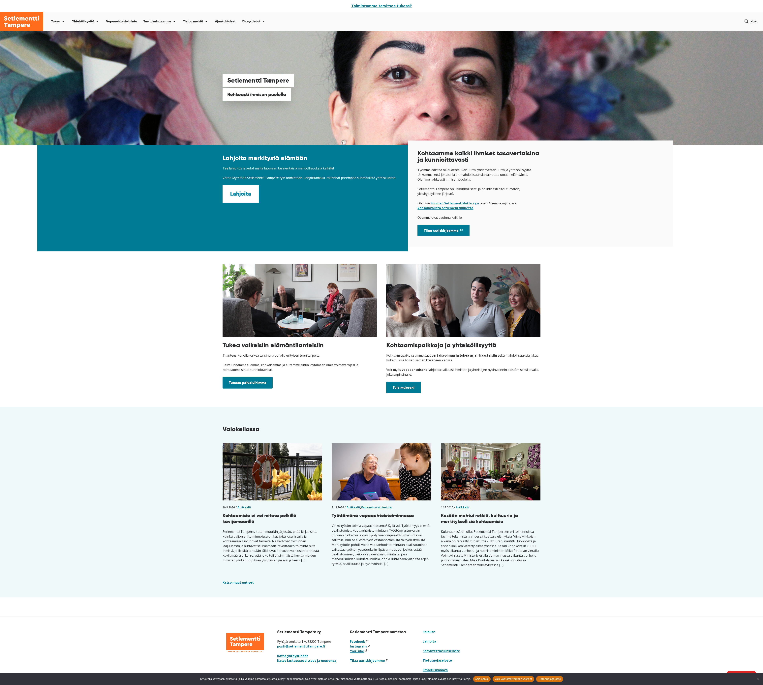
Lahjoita (429, 641)
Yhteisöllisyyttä (83, 21)
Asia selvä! (482, 678)
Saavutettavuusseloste (441, 651)
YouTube (359, 651)
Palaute (429, 632)
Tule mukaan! (403, 387)
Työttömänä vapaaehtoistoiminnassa (373, 515)
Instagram (360, 646)
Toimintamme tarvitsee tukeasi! (381, 5)
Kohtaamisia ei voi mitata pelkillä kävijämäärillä (259, 518)
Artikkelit (244, 507)
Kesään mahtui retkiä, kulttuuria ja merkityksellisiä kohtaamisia (479, 518)
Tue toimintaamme (157, 21)
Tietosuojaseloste (437, 660)
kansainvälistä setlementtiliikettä (445, 208)
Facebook (359, 641)
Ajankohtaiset (225, 21)
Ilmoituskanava (435, 670)
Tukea (55, 21)
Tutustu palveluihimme (247, 382)
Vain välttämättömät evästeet (513, 678)
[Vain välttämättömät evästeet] (758, 679)
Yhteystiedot (251, 21)
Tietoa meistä (193, 21)
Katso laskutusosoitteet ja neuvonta (306, 660)
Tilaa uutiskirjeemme (447, 232)
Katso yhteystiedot (292, 656)
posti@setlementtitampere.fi (301, 646)
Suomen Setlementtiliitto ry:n (455, 203)
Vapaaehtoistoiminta (121, 21)
